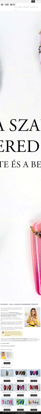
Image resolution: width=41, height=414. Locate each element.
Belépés (33, 1)
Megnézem (6, 363)
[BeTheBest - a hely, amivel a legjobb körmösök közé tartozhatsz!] (8, 4)
